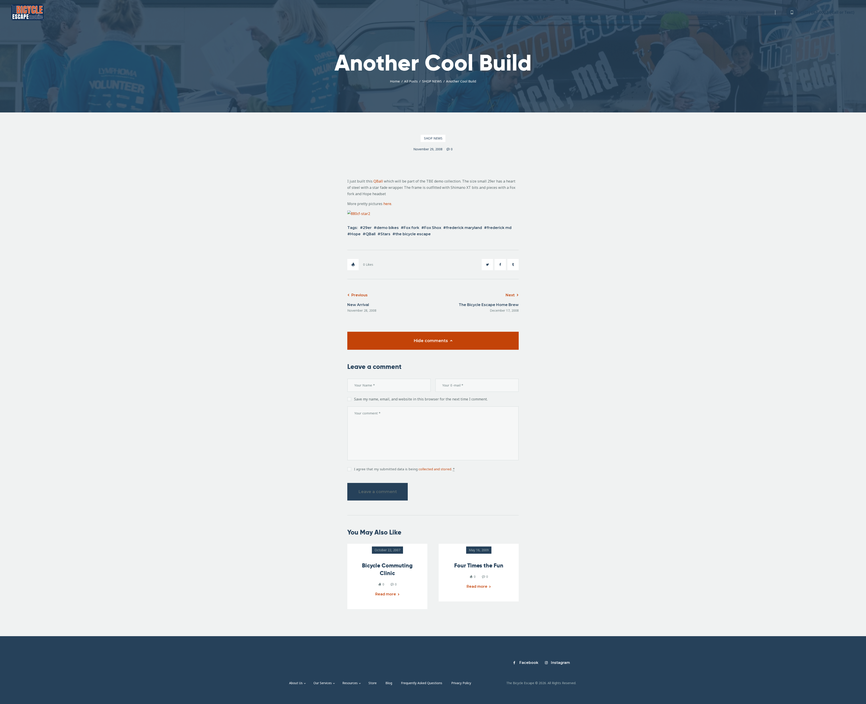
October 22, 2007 (387, 550)
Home (395, 81)
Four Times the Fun (478, 565)
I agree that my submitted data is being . (404, 469)
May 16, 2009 (479, 550)
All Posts (411, 81)
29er (367, 228)
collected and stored (435, 469)
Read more (385, 594)
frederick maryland (464, 228)
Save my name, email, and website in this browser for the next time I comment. (421, 399)
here (387, 203)
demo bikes (388, 228)
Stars (385, 234)
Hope (355, 234)
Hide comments (431, 340)
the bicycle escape (413, 234)
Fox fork (411, 228)
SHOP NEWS (432, 81)
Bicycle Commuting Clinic (387, 569)
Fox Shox (432, 228)
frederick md (499, 228)
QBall (378, 181)
